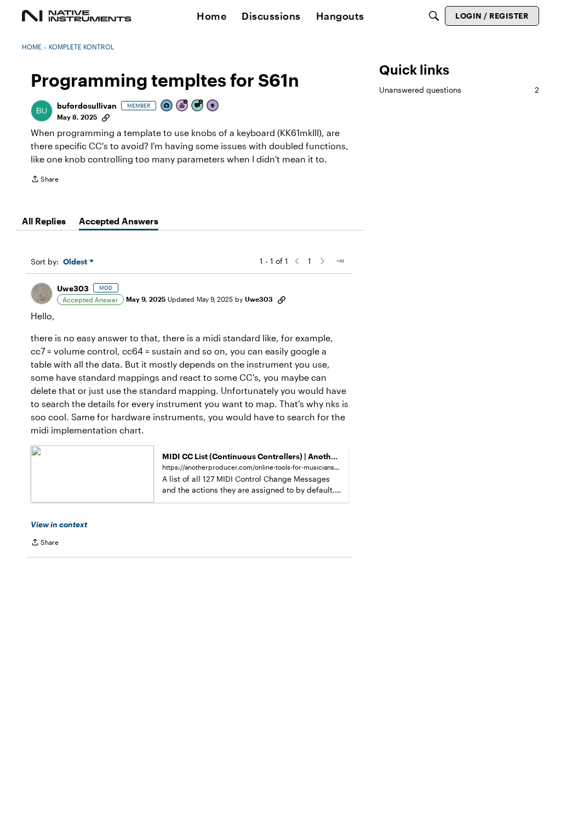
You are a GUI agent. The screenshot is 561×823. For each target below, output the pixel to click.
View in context (59, 524)
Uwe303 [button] (73, 288)
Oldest (76, 262)
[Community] (76, 16)
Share (45, 180)
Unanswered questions (459, 89)
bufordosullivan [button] (87, 105)
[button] (42, 111)
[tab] (43, 221)
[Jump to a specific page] (339, 261)
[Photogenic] (167, 106)
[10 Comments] (197, 106)
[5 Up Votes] (213, 106)
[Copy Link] (105, 117)
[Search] (434, 16)
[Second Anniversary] (182, 106)
